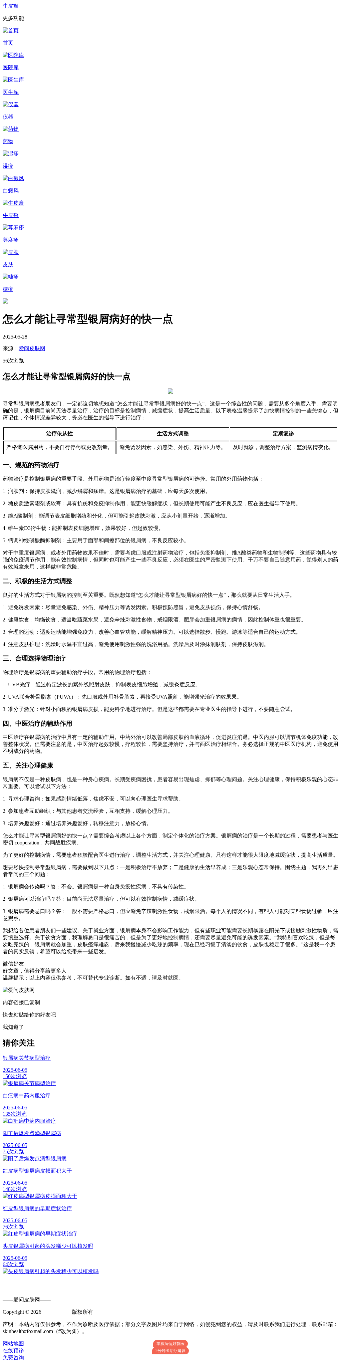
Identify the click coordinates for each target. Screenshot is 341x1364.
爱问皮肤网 (32, 348)
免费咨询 (13, 1357)
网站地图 (13, 1343)
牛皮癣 (11, 6)
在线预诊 (13, 1350)
